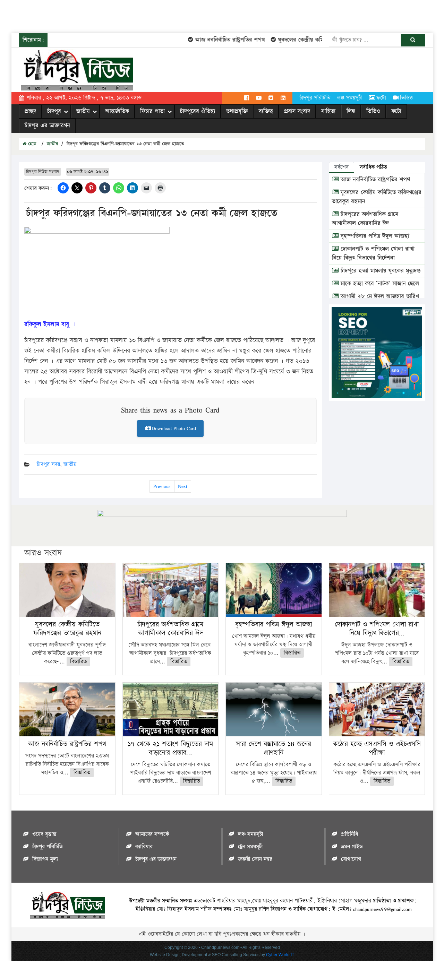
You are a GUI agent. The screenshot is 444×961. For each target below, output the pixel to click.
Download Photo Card (174, 428)
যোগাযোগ (351, 859)
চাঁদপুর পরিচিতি (314, 98)
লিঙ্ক (351, 111)
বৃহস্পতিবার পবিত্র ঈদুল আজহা (374, 236)
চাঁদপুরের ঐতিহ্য (197, 111)
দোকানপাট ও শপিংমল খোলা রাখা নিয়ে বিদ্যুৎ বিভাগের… (377, 629)
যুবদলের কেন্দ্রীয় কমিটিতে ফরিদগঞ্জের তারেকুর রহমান (325, 40)
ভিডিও (406, 98)
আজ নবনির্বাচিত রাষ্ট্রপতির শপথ (219, 40)
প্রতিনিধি (349, 834)
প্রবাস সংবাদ (297, 111)
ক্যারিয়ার (144, 847)
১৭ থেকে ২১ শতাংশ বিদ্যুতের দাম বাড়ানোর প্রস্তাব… (170, 748)
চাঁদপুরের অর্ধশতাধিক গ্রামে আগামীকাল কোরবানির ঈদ (365, 218)
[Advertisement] (126, 15)
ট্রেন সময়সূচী (250, 847)
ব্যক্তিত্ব (266, 111)
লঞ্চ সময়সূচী (349, 98)
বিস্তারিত (78, 662)
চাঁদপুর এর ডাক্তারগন (47, 125)
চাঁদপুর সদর (48, 464)
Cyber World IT (280, 954)
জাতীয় (83, 111)
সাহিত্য (328, 111)
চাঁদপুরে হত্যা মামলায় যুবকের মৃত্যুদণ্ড (380, 271)
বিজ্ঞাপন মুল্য (45, 859)
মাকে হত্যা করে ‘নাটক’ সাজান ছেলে (379, 283)
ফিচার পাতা (152, 111)
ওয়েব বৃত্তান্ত (44, 834)
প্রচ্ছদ (30, 111)
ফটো (381, 98)
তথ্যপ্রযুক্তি (237, 111)
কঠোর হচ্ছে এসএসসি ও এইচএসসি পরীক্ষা (377, 748)
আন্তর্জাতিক (117, 111)
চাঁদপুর (54, 111)
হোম (31, 143)
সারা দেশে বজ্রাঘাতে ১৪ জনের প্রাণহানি (273, 748)
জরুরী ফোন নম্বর (255, 859)
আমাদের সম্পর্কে (152, 834)
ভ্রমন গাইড (351, 847)
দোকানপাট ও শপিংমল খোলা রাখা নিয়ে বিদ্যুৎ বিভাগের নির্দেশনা (373, 253)
